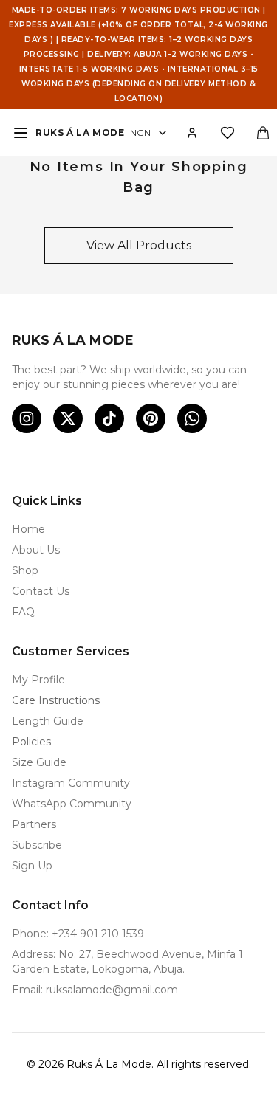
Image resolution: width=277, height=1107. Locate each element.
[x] (68, 418)
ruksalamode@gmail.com (112, 989)
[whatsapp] (192, 418)
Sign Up (32, 865)
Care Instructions (56, 700)
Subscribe (37, 845)
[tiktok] (109, 418)
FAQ (23, 611)
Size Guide (39, 762)
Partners (34, 824)
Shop (25, 570)
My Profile (38, 679)
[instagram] (26, 418)
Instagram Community (71, 783)
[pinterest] (150, 418)
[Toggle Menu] (21, 133)
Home (28, 529)
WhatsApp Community (71, 803)
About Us (36, 549)
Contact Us (40, 591)
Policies (31, 741)
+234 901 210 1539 (98, 933)
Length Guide (47, 721)
